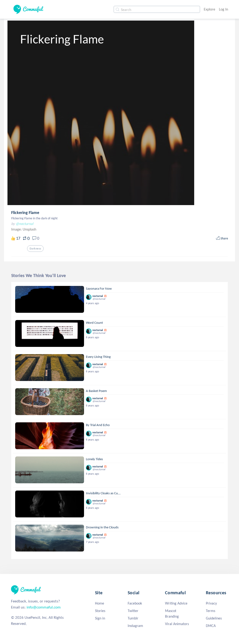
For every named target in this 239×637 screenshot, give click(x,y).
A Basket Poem (96, 391)
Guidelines (214, 618)
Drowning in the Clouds (102, 527)
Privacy (211, 603)
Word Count (94, 322)
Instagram (135, 625)
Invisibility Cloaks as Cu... (103, 493)
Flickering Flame (25, 212)
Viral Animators (177, 624)
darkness (35, 248)
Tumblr (133, 618)
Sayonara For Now (99, 288)
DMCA (211, 625)
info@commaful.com (44, 607)
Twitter (133, 611)
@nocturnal (24, 223)
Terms (210, 611)
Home (99, 603)
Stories (100, 611)
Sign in (100, 618)
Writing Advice (176, 603)
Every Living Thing (98, 357)
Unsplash (29, 229)
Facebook (135, 603)
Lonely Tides (94, 459)
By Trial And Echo (98, 425)
